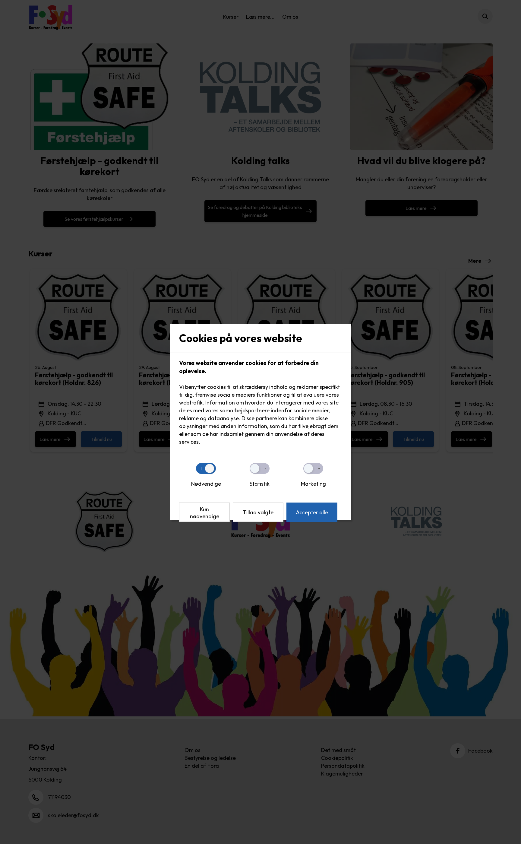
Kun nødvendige (204, 513)
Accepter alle (312, 512)
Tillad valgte (258, 512)
